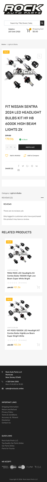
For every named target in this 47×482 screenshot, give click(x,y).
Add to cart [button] (38, 287)
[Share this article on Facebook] (18, 166)
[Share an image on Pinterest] (31, 166)
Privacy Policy (7, 412)
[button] (39, 56)
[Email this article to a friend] (18, 170)
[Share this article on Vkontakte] (36, 166)
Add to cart (30, 147)
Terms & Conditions (9, 415)
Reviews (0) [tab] (7, 198)
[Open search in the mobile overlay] (23, 23)
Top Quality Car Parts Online (13, 443)
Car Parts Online (8, 446)
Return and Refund (9, 409)
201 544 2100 (14, 32)
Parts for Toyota (8, 448)
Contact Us (6, 423)
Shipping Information (10, 407)
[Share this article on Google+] (27, 166)
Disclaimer (6, 420)
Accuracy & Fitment (10, 417)
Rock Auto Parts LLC (10, 440)
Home (4, 44)
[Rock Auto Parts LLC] (23, 14)
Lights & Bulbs (15, 193)
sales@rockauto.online (15, 388)
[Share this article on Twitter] (22, 166)
